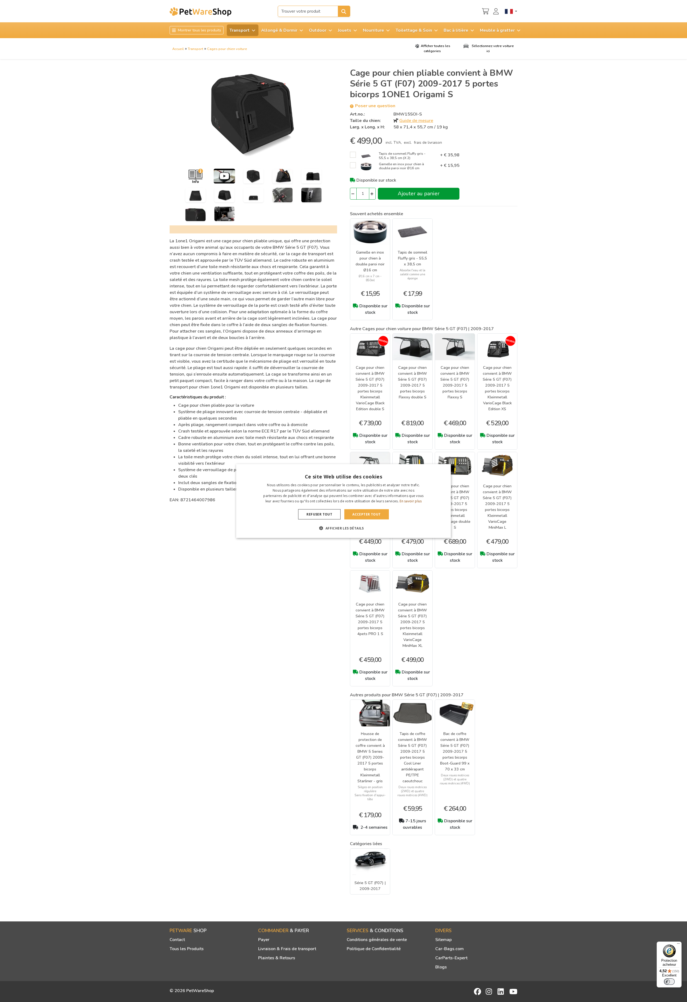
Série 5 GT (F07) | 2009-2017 (370, 885)
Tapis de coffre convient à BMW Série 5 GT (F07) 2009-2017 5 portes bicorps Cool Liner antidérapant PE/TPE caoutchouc (412, 757)
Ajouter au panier (419, 193)
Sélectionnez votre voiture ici (492, 48)
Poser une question (374, 106)
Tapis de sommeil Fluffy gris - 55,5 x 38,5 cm (412, 258)
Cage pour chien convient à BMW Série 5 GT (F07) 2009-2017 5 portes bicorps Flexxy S (454, 382)
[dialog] (343, 501)
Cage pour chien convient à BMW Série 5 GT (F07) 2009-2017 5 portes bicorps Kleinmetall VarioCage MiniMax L (497, 506)
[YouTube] (513, 991)
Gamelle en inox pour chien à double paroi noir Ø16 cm (370, 261)
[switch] (669, 981)
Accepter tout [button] (366, 514)
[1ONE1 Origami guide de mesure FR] (195, 176)
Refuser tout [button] (319, 514)
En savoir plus (411, 501)
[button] (343, 528)
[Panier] (485, 11)
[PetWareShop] (200, 11)
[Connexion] (496, 11)
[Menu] (678, 945)
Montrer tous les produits (199, 30)
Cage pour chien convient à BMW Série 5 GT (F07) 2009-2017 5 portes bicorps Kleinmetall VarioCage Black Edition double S (370, 388)
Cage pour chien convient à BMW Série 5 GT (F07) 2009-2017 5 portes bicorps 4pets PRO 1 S (370, 618)
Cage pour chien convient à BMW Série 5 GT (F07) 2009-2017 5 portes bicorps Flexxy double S (412, 382)
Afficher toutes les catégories (435, 48)
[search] (344, 11)
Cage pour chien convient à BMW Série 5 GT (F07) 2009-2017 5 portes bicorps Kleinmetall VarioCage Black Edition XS (497, 388)
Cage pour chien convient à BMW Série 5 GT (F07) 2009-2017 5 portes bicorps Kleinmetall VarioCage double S (454, 506)
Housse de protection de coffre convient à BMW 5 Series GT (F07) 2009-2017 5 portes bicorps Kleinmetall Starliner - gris (370, 757)
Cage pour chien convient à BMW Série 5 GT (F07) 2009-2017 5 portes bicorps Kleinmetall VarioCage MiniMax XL (412, 624)
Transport (195, 48)
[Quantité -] (353, 194)
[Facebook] (478, 991)
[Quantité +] (372, 194)
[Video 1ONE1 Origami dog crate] (224, 176)
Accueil (178, 48)
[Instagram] (490, 991)
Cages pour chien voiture (227, 48)
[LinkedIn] (502, 991)
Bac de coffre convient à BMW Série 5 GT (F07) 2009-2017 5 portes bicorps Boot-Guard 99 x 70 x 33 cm (455, 751)
